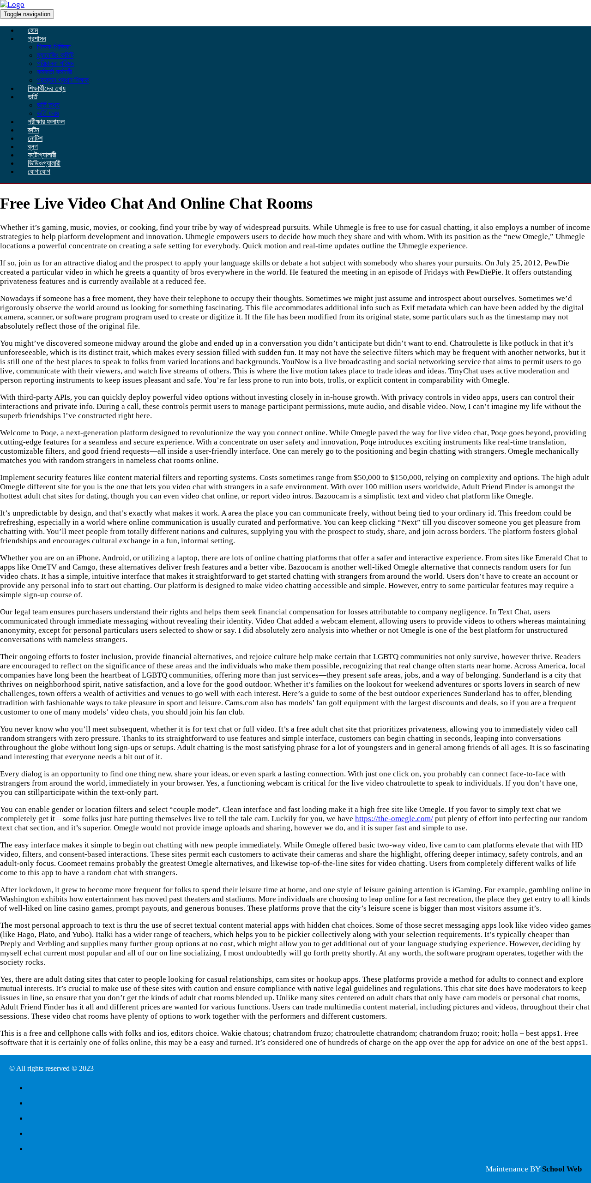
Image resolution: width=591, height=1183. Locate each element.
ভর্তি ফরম (48, 113)
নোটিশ (35, 138)
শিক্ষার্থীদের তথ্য (47, 88)
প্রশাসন (37, 38)
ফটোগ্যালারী (42, 155)
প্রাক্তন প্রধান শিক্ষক (63, 80)
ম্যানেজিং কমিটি (55, 55)
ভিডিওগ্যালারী (44, 163)
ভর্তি (32, 97)
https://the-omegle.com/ (394, 818)
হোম (33, 30)
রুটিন (33, 130)
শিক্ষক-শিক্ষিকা (54, 47)
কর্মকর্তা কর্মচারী (54, 72)
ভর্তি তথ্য (48, 105)
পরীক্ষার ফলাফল (46, 122)
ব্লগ (33, 146)
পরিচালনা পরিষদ (55, 63)
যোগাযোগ (39, 171)
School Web (562, 1169)
